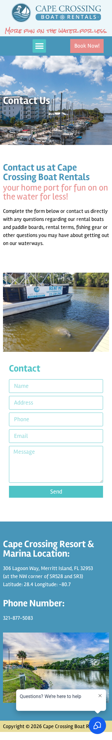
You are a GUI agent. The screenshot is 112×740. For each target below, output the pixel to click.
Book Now (11, 736)
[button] (39, 46)
